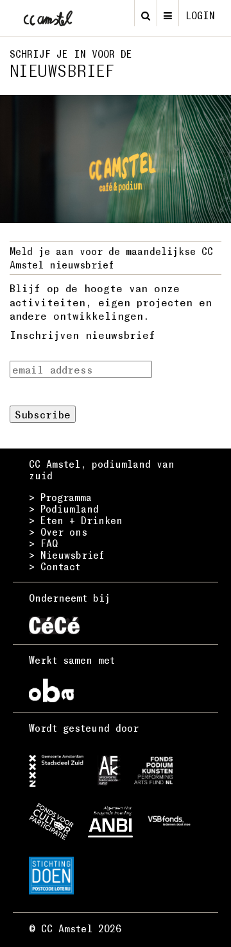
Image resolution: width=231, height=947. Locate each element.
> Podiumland (64, 509)
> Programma (60, 497)
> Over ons (58, 532)
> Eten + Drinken (76, 520)
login (200, 15)
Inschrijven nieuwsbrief (82, 335)
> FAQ (43, 543)
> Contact (54, 566)
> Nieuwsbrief (67, 555)
